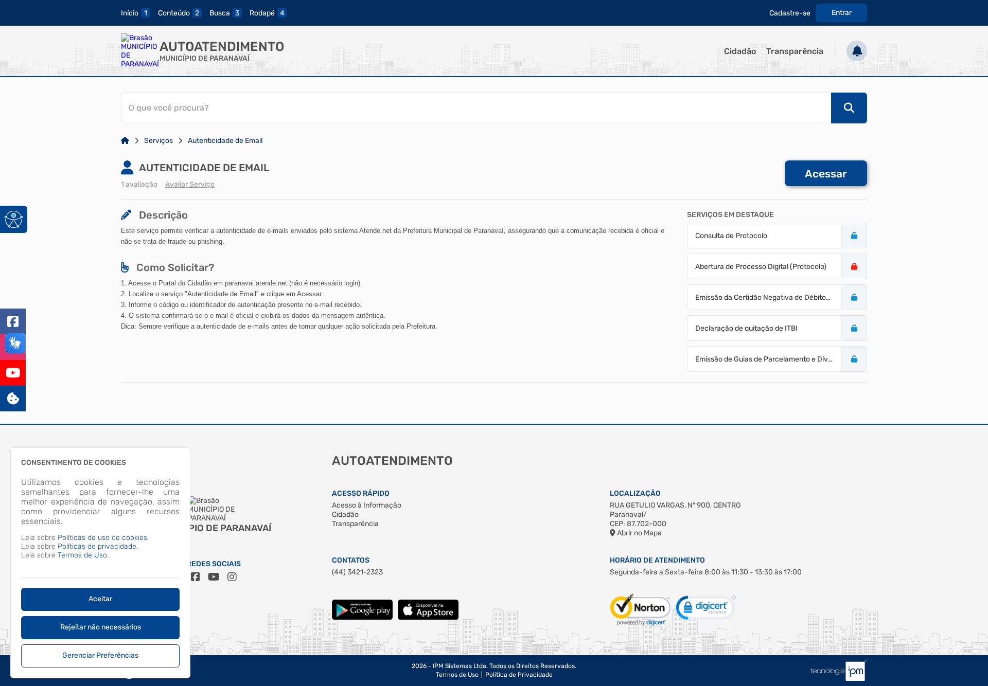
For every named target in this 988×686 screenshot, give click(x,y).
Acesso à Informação (366, 505)
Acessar (826, 173)
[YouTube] (13, 373)
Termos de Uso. (83, 555)
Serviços (158, 140)
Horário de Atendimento (657, 560)
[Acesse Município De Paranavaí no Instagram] (232, 577)
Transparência (794, 51)
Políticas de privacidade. (98, 546)
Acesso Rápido (361, 493)
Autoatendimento (222, 46)
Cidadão (740, 51)
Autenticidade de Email (225, 140)
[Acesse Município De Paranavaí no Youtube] (214, 577)
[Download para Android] (362, 617)
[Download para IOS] (428, 617)
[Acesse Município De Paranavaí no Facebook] (195, 577)
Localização (635, 493)
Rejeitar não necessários (100, 627)
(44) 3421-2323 (357, 572)
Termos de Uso (457, 674)
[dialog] (100, 562)
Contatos (350, 560)
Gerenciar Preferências (100, 655)
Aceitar (100, 598)
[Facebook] (13, 321)
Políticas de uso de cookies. (103, 537)
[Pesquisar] (849, 108)
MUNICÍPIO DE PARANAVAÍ (205, 58)
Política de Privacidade (519, 674)
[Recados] (856, 51)
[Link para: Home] (125, 140)
